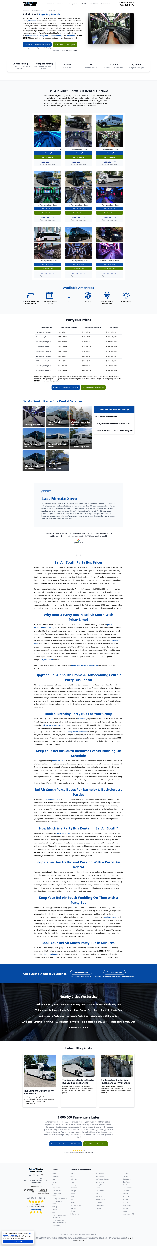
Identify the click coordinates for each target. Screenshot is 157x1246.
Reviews (54, 1210)
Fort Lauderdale (76, 1205)
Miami (98, 1188)
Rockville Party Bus (111, 1010)
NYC (97, 1194)
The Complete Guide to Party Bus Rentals (39, 1092)
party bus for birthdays (77, 731)
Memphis (99, 1185)
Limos (54, 1185)
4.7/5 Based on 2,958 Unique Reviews (43, 68)
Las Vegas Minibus (102, 1179)
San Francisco (127, 1188)
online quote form (80, 100)
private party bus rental (52, 725)
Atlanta (73, 1173)
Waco (125, 1211)
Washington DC (128, 1214)
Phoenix (98, 1208)
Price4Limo (26, 11)
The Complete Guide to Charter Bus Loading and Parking (78, 1081)
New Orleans (100, 1199)
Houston (74, 1211)
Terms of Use (129, 1238)
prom (41, 685)
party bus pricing (63, 833)
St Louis (125, 1199)
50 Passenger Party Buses (78, 261)
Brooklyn (74, 1185)
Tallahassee (127, 1205)
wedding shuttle (109, 917)
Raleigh (125, 1176)
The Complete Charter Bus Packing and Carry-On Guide (115, 1081)
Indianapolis (75, 1214)
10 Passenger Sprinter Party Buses (47, 149)
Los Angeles (100, 1182)
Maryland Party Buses (37, 11)
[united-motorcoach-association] (29, 1191)
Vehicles (49, 4)
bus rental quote (51, 954)
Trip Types (71, 4)
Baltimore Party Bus (47, 1004)
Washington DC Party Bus (105, 1015)
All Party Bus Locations (59, 1199)
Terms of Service (79, 1240)
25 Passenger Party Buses (78, 205)
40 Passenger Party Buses (47, 261)
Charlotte (74, 1188)
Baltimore (82, 719)
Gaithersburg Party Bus (51, 1015)
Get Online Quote (48, 157)
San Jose (126, 1191)
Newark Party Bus (78, 1027)
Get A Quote (94, 4)
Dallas (73, 1194)
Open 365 (131, 2)
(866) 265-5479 (126, 4)
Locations (60, 4)
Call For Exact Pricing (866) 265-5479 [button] (65, 387)
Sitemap (54, 1207)
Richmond (71, 35)
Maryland (32, 21)
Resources (105, 4)
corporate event (58, 761)
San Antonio (127, 1182)
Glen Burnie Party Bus (73, 1004)
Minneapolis (100, 1191)
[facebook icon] (30, 1175)
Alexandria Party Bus (67, 1021)
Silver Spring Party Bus (86, 1010)
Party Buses (56, 1188)
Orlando (99, 1202)
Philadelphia (31, 35)
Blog (53, 1179)
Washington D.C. (43, 35)
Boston (73, 1182)
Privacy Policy (56, 1226)
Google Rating (36, 1210)
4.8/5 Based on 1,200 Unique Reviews (20, 68)
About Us (55, 1173)
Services (54, 1182)
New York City (56, 35)
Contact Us (83, 4)
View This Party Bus (48, 153)
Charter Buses (56, 1191)
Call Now (124, 2)
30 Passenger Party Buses (109, 205)
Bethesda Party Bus (77, 1015)
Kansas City (100, 1176)
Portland (126, 1173)
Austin (73, 1176)
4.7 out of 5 (36, 1204)
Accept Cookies (18, 1241)
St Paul (125, 1202)
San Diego (126, 1185)
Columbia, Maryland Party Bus (104, 1004)
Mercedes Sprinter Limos (109, 261)
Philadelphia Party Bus (94, 1021)
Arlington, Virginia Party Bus (37, 1021)
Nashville (99, 1197)
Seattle (125, 1194)
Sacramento (127, 1179)
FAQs (53, 1212)
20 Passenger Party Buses (109, 149)
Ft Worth (74, 1208)
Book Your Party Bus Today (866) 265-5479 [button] (37, 44)
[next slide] (80, 555)
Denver (73, 1197)
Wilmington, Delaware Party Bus (53, 1010)
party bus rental (46, 660)
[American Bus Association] (43, 1191)
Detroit (73, 1199)
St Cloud (126, 1197)
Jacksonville (100, 1173)
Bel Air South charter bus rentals (84, 665)
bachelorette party (52, 799)
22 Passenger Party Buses (47, 205)
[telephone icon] (120, 2)
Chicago (73, 1191)
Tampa (125, 1208)
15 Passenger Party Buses (78, 149)
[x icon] (38, 1175)
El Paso (73, 1202)
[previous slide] (77, 555)
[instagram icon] (34, 1175)
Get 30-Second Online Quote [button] (65, 45)
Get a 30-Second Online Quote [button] (93, 387)
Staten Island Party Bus (122, 1021)
